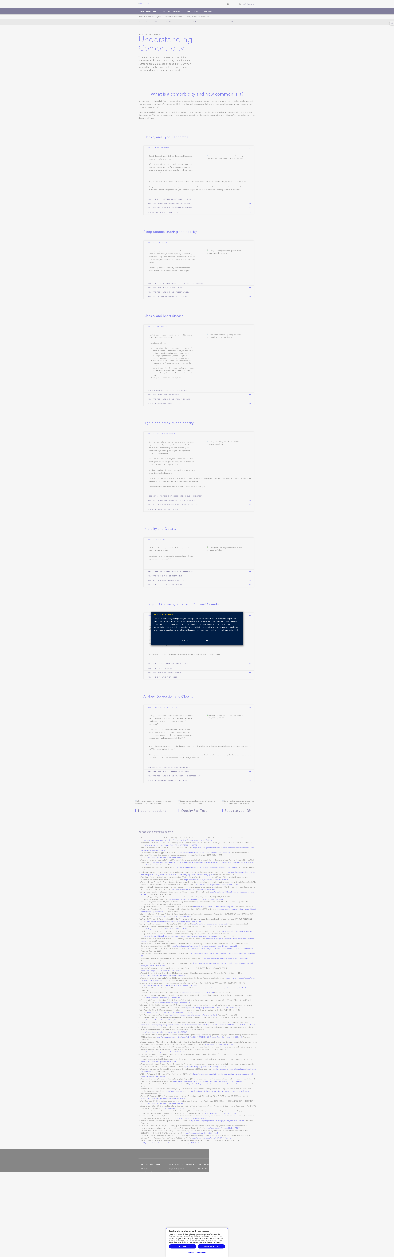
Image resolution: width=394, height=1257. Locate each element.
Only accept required (211, 1246)
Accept (209, 640)
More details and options (197, 1252)
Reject (185, 640)
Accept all (182, 1246)
